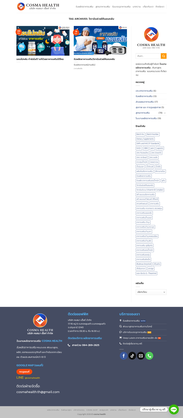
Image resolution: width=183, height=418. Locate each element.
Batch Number (153, 134)
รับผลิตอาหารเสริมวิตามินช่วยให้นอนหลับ (94, 59)
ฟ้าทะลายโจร (160, 171)
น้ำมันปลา (140, 166)
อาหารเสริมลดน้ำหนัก (145, 250)
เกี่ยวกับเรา (148, 6)
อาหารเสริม (154, 203)
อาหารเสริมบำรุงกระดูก (145, 227)
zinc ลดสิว (154, 157)
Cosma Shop (92, 410)
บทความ (137, 6)
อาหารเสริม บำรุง (143, 222)
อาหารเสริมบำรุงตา (144, 231)
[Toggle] (165, 113)
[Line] (174, 409)
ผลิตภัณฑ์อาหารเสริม (145, 171)
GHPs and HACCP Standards (148, 143)
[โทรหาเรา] (149, 356)
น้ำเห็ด (158, 166)
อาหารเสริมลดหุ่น (143, 254)
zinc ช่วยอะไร (156, 152)
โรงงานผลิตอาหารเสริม (146, 118)
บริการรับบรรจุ (78, 410)
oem (152, 148)
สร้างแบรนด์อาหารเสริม (146, 194)
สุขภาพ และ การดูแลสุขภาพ (148, 107)
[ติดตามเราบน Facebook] (124, 356)
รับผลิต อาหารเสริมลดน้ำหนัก (148, 180)
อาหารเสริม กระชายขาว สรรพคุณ (149, 208)
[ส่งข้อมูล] (164, 56)
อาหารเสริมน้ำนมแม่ (144, 217)
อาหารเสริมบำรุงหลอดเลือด (147, 236)
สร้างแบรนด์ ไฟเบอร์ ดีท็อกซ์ (147, 199)
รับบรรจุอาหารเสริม (121, 6)
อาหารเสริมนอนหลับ (144, 213)
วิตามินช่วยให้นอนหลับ (145, 185)
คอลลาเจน (154, 162)
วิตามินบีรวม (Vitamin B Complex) (150, 189)
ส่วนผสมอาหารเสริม (145, 101)
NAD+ (139, 148)
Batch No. (140, 134)
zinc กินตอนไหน (143, 152)
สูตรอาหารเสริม (103, 6)
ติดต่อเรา (160, 6)
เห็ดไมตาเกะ (141, 268)
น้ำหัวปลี (150, 166)
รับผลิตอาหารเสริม (84, 6)
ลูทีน (163, 180)
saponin (160, 148)
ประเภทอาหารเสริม (144, 90)
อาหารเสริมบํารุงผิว (144, 240)
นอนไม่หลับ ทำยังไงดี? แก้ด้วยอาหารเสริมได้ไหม (40, 59)
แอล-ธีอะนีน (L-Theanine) (146, 273)
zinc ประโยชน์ (142, 157)
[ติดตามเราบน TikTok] (132, 356)
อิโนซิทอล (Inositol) (144, 264)
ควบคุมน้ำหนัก (142, 162)
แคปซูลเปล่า (104, 410)
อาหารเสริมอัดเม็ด (143, 259)
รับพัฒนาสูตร (66, 410)
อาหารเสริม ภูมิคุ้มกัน (145, 245)
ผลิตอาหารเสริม (53, 410)
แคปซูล (151, 268)
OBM (146, 148)
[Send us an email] (141, 356)
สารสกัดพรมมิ (142, 203)
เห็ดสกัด (157, 264)
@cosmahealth (32, 377)
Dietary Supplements (145, 139)
